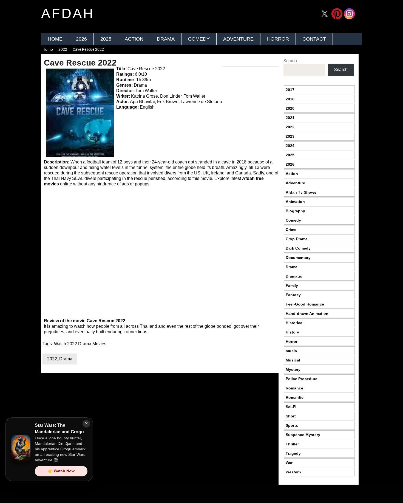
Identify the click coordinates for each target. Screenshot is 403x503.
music (291, 351)
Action (134, 39)
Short (291, 416)
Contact (314, 39)
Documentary (298, 257)
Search (290, 60)
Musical (293, 360)
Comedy (199, 39)
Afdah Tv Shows (301, 192)
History (292, 332)
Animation (295, 201)
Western (293, 472)
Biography (295, 211)
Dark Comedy (298, 248)
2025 (105, 39)
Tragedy (293, 453)
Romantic (294, 397)
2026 (81, 39)
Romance (294, 388)
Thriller (292, 444)
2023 (290, 136)
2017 (290, 89)
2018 (290, 99)
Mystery (293, 369)
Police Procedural (302, 379)
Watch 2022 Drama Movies (80, 343)
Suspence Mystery (303, 435)
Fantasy (293, 295)
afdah (67, 13)
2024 (290, 145)
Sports (292, 425)
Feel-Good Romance (305, 304)
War (289, 462)
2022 (62, 49)
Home (55, 39)
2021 (290, 117)
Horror (278, 39)
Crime (291, 229)
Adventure (238, 39)
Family (292, 285)
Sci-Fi (291, 407)
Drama (166, 39)
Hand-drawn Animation (307, 313)
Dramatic (294, 276)
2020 (290, 108)
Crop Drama (297, 239)
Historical (294, 323)
